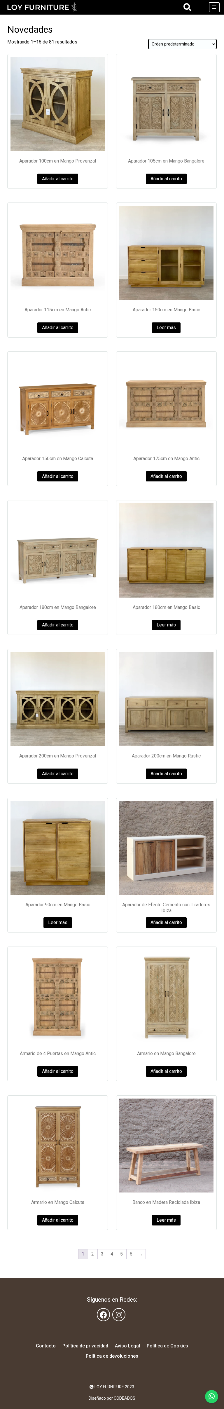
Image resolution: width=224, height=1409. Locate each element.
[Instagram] (118, 1314)
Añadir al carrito (58, 178)
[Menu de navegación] (214, 7)
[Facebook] (103, 1314)
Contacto (46, 1346)
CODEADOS (124, 1398)
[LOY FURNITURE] (42, 7)
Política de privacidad (85, 1346)
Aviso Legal (127, 1346)
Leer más (166, 327)
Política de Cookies (167, 1346)
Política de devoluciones (112, 1356)
